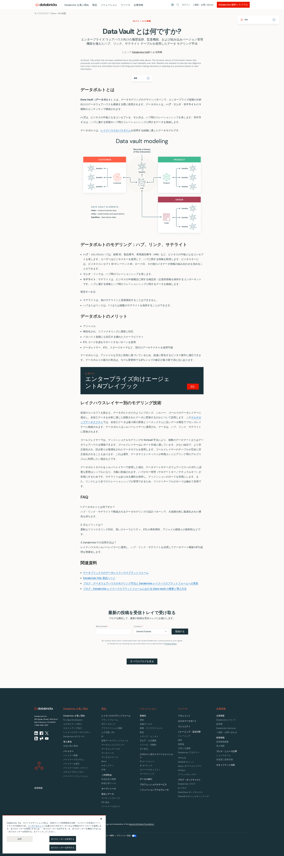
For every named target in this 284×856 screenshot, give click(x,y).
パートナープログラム (73, 759)
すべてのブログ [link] (41, 13)
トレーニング (184, 735)
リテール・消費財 (148, 744)
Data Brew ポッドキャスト (190, 792)
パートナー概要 (70, 755)
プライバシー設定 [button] (124, 835)
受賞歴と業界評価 (224, 759)
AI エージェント (147, 761)
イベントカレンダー (187, 774)
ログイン (186, 4)
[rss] (36, 738)
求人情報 (220, 746)
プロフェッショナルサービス (153, 784)
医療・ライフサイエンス (151, 728)
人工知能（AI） (108, 732)
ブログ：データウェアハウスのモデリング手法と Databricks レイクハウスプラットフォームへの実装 (140, 583)
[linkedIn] (36, 733)
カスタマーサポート (187, 721)
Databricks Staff (141, 52)
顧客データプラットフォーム (114, 740)
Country (138, 626)
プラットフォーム (109, 719)
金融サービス (146, 724)
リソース (125, 5)
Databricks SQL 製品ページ (99, 578)
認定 (180, 740)
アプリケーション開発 (111, 728)
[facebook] (41, 733)
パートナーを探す (71, 763)
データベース (107, 753)
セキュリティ (107, 765)
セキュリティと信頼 (225, 765)
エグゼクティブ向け (72, 724)
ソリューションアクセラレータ (154, 789)
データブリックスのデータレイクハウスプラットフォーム (116, 572)
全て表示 (144, 749)
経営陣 (219, 724)
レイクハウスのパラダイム (116, 130)
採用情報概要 (222, 741)
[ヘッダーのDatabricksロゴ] (46, 4)
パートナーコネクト (110, 806)
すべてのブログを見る (142, 661)
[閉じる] (101, 819)
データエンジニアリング (112, 744)
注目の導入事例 (70, 746)
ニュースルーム (223, 755)
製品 (94, 5)
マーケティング (147, 773)
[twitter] (47, 733)
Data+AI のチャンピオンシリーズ (193, 796)
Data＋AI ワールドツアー (190, 766)
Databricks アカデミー (188, 752)
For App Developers (73, 719)
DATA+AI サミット (186, 762)
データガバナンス (109, 757)
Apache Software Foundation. (141, 824)
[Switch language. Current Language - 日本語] (172, 5)
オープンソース (108, 788)
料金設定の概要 (108, 779)
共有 (103, 769)
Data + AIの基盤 (58, 13)
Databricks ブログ (186, 784)
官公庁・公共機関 (148, 740)
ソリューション (109, 5)
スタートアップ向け (72, 728)
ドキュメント (184, 715)
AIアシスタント (108, 724)
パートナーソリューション (75, 776)
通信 (142, 719)
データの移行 (146, 779)
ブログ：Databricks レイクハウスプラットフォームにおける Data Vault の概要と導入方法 (135, 588)
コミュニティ (184, 726)
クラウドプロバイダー (73, 772)
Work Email (102, 626)
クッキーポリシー (35, 825)
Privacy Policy (170, 643)
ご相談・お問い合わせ (203, 4)
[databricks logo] (43, 708)
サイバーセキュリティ (150, 769)
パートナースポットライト (75, 768)
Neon (103, 761)
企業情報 (138, 5)
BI (102, 736)
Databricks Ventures (226, 728)
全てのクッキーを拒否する (62, 839)
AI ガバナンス (146, 765)
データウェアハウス (110, 749)
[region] (54, 834)
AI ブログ (182, 788)
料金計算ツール (108, 783)
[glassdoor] (41, 738)
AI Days (181, 770)
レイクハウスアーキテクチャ (76, 732)
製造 (142, 732)
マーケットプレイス (110, 798)
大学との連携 (184, 748)
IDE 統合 (105, 802)
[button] (178, 5)
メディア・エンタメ (149, 736)
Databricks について (226, 719)
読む (193, 386)
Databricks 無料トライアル (233, 4)
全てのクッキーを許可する (62, 847)
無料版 (181, 744)
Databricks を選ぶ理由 (76, 5)
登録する (180, 631)
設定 (20, 839)
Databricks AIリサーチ (73, 736)
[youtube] (47, 738)
